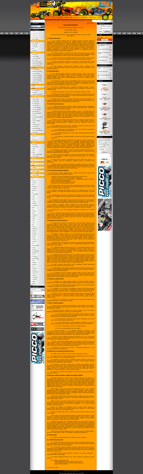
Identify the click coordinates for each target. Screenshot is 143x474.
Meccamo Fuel (34, 228)
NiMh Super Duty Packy (36, 113)
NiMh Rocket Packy (35, 111)
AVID (33, 184)
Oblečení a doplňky (35, 171)
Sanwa (33, 266)
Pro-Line (33, 247)
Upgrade (33, 283)
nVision (33, 237)
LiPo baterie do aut (35, 103)
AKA (33, 178)
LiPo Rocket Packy (35, 105)
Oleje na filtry (34, 144)
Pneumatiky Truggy (35, 73)
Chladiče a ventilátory (36, 120)
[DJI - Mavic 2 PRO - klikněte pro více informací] (104, 87)
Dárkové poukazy (35, 39)
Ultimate (33, 281)
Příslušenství (34, 50)
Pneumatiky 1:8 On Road (36, 80)
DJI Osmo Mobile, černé (102, 60)
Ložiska (33, 159)
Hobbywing (34, 203)
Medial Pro (34, 230)
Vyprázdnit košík (100, 38)
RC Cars (33, 254)
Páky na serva (34, 139)
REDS (33, 260)
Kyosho (33, 218)
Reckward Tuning (35, 258)
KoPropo (33, 216)
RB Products (34, 252)
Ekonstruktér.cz (76, 470)
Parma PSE (34, 241)
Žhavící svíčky (34, 46)
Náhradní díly (34, 44)
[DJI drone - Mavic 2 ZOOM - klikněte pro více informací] (104, 96)
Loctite (33, 222)
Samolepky (34, 167)
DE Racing (34, 188)
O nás (54, 17)
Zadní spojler (34, 92)
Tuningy (33, 86)
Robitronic (34, 262)
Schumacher (34, 268)
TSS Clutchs (34, 279)
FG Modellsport (35, 194)
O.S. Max (34, 239)
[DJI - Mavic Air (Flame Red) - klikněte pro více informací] (104, 116)
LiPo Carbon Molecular (36, 107)
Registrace (100, 31)
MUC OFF (34, 232)
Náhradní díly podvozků (36, 61)
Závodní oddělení (35, 56)
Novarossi (34, 235)
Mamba (33, 226)
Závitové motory (35, 126)
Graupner (34, 201)
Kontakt (99, 17)
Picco (33, 243)
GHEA (33, 199)
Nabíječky (34, 122)
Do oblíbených (104, 20)
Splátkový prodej (92, 17)
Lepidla (33, 152)
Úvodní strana (110, 20)
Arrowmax (34, 182)
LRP (33, 224)
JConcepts (34, 211)
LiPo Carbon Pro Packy (36, 109)
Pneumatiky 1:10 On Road (37, 77)
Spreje (33, 150)
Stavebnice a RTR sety (36, 58)
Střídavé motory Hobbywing (37, 130)
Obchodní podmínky (68, 17)
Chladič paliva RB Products (103, 71)
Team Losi (34, 273)
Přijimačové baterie (35, 99)
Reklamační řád (84, 17)
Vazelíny (33, 148)
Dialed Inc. (34, 190)
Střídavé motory (35, 132)
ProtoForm (34, 249)
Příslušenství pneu (35, 82)
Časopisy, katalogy (35, 175)
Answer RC (34, 180)
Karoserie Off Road (35, 90)
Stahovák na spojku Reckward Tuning (105, 49)
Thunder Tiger (34, 277)
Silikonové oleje (35, 146)
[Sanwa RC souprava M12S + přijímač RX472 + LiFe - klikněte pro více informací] (104, 129)
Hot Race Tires (34, 205)
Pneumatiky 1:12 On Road (37, 71)
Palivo (33, 48)
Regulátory (34, 118)
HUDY (33, 207)
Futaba (33, 197)
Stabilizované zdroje (35, 124)
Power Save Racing (35, 245)
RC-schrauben (34, 256)
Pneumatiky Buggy (35, 69)
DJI (32, 192)
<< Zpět (100, 20)
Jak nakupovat (60, 17)
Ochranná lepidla (35, 156)
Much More (34, 233)
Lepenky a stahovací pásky (37, 154)
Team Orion (34, 275)
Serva (33, 137)
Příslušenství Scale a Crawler (37, 63)
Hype (33, 209)
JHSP (33, 213)
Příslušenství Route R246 (36, 65)
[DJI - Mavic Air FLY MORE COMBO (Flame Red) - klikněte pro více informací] (104, 106)
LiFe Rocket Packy (35, 101)
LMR (33, 220)
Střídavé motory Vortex (36, 128)
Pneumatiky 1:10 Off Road (37, 75)
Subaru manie (34, 54)
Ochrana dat (77, 17)
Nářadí (33, 163)
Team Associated (35, 271)
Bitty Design (34, 186)
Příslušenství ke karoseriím (37, 94)
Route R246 (34, 264)
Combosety (34, 115)
